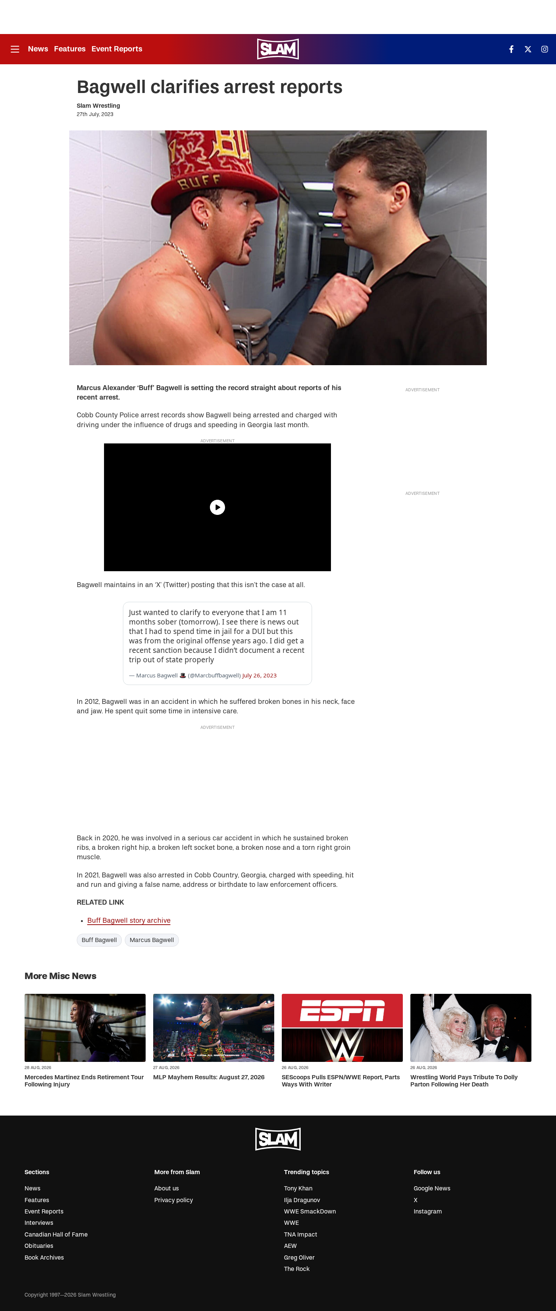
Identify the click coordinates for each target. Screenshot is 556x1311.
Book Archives (44, 1257)
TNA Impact (300, 1234)
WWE (291, 1223)
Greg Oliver (299, 1257)
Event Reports (117, 49)
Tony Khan (298, 1188)
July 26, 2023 (259, 675)
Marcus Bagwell (152, 940)
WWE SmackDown (310, 1211)
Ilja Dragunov (302, 1200)
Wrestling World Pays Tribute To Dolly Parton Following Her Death (464, 1081)
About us (166, 1188)
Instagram (428, 1211)
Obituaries (39, 1246)
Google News (432, 1188)
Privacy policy (173, 1200)
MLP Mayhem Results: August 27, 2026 (209, 1077)
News (38, 49)
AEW (290, 1246)
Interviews (39, 1223)
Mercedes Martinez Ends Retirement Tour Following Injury (84, 1081)
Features (69, 49)
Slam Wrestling (98, 105)
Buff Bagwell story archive (129, 921)
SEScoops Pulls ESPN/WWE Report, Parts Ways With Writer (341, 1081)
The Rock (297, 1269)
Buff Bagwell (99, 940)
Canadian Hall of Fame (56, 1234)
